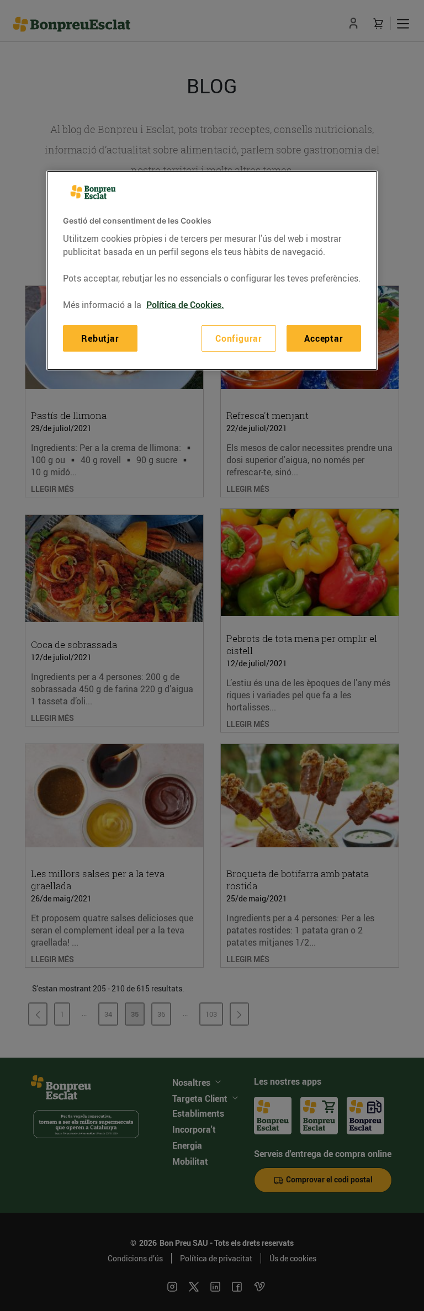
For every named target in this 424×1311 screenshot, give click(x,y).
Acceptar (323, 338)
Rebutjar (100, 338)
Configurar (238, 338)
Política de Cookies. (185, 305)
